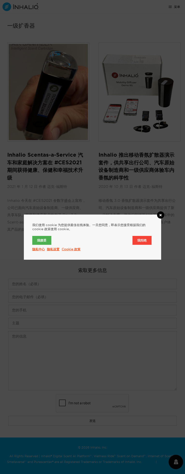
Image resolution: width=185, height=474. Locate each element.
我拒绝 (142, 240)
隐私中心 (38, 249)
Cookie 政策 (71, 249)
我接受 (41, 240)
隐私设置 (53, 249)
